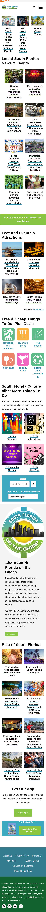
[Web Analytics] (23, 1)
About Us (7, 856)
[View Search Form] (34, 7)
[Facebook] (4, 906)
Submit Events (32, 861)
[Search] (33, 484)
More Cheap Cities (23, 871)
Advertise (11, 861)
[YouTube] (15, 906)
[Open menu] (40, 7)
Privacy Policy (22, 856)
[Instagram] (9, 906)
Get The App (22, 813)
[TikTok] (21, 906)
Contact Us (37, 856)
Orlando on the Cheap (23, 866)
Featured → (38, 309)
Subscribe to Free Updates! (29, 830)
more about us (10, 634)
